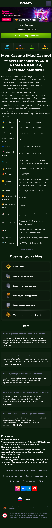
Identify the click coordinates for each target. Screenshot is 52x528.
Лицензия (14, 481)
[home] (26, 3)
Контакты (43, 470)
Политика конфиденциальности (19, 470)
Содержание (29, 481)
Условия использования (37, 476)
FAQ (41, 481)
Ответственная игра (12, 476)
